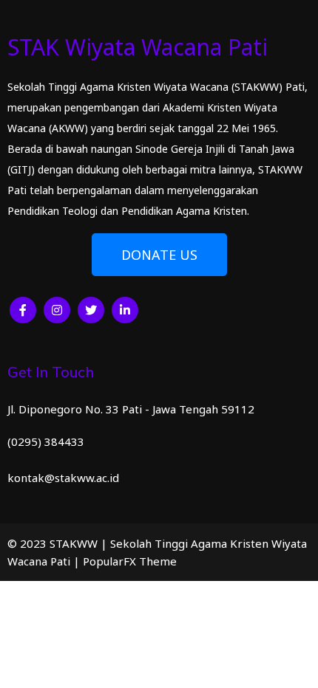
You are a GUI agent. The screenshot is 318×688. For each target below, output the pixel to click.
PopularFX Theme (130, 561)
